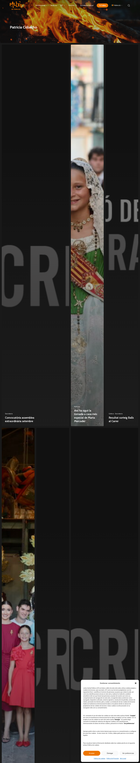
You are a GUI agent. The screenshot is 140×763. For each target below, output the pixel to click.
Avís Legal (123, 758)
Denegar (110, 753)
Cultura (111, 414)
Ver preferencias (128, 753)
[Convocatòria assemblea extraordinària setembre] (35, 235)
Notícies (77, 406)
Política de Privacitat (112, 758)
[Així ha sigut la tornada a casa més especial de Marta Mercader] (87, 235)
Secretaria (9, 414)
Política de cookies (99, 758)
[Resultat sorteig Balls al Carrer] (121, 235)
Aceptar (91, 753)
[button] (136, 683)
